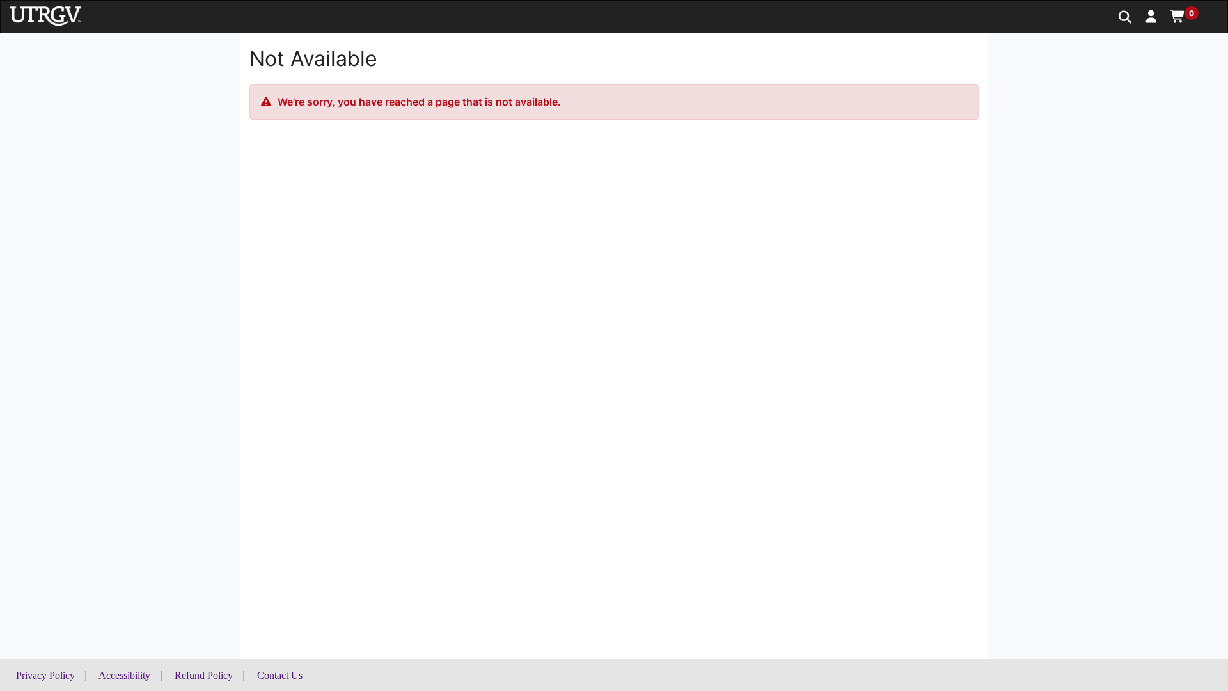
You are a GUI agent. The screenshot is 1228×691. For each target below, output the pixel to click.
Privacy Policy (45, 675)
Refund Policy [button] (204, 675)
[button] (1151, 16)
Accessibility (124, 675)
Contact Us (280, 675)
